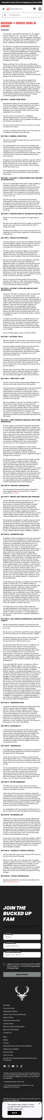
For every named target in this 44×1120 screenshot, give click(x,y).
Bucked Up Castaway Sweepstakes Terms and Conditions (19, 1059)
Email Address (10, 943)
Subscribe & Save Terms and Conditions (17, 1046)
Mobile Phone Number (13, 952)
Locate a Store (8, 1023)
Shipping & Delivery (10, 1011)
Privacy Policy (34, 966)
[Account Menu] (40, 9)
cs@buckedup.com (12, 882)
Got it (14, 1113)
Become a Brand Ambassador (14, 1026)
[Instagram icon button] (8, 1066)
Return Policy (8, 1017)
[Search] (5, 15)
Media (5, 1040)
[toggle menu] (3, 9)
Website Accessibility (11, 1049)
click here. (15, 493)
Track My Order (9, 1008)
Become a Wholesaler (11, 1029)
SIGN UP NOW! (22, 974)
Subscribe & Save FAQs (11, 1020)
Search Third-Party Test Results (14, 1014)
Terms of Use (13, 968)
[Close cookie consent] (39, 1104)
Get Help (6, 1005)
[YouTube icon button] (13, 1066)
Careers (6, 1043)
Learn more (18, 1109)
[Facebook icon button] (4, 1066)
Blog (5, 1037)
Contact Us (7, 1033)
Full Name (9, 934)
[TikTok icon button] (21, 1066)
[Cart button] (34, 9)
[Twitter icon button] (17, 1066)
